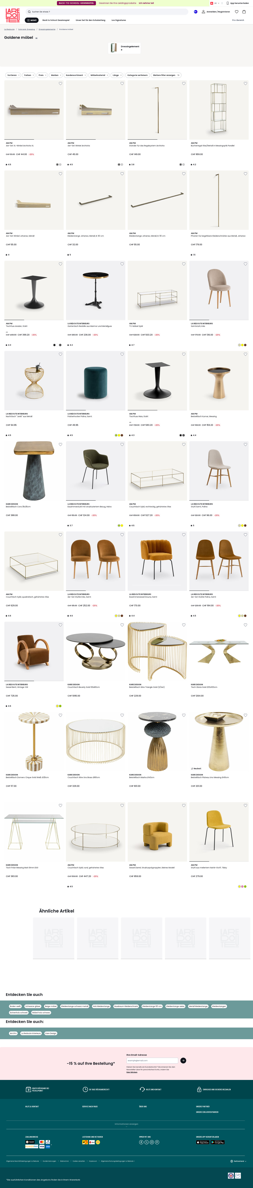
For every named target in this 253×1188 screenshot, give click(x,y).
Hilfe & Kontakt (32, 1106)
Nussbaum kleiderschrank (126, 1006)
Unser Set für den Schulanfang (90, 20)
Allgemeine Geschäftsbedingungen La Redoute (22, 1161)
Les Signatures (119, 20)
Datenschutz (64, 1161)
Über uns (143, 1106)
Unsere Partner (203, 1106)
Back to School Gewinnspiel (56, 20)
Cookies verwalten (79, 1161)
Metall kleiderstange (198, 1006)
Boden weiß (15, 1006)
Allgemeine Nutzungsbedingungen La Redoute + (118, 1161)
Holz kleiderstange (101, 1006)
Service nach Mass (90, 1106)
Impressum (93, 1161)
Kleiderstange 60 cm (152, 1006)
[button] (244, 12)
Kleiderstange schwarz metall (74, 1006)
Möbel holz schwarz (41, 1012)
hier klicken (131, 1072)
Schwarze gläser (32, 1006)
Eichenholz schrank (19, 1012)
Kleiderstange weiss (175, 1006)
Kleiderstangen (219, 1006)
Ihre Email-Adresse (136, 1054)
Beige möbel (51, 1006)
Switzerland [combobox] (239, 1161)
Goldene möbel (66, 29)
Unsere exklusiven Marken (207, 1112)
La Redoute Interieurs (31, 1033)
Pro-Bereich (238, 20)
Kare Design (50, 1033)
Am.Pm (13, 1033)
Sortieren (12, 75)
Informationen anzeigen (126, 1124)
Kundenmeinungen (49, 1161)
